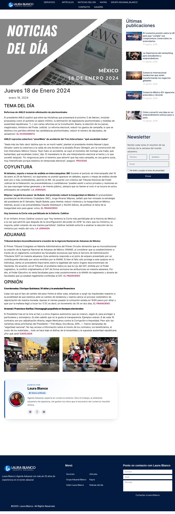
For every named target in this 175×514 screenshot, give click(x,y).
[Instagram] (149, 3)
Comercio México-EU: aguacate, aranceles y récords (159, 93)
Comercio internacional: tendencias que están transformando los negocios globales (157, 76)
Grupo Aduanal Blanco (124, 2)
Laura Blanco (37, 388)
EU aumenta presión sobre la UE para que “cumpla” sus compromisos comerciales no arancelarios (159, 37)
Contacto (84, 7)
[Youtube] (149, 6)
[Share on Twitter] (61, 433)
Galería (98, 7)
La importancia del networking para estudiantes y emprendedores (158, 56)
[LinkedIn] (30, 412)
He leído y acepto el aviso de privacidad (147, 170)
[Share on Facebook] (53, 433)
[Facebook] (154, 3)
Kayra (103, 2)
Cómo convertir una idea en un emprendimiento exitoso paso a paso (158, 115)
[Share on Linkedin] (68, 433)
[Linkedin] (165, 3)
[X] (16, 488)
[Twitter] (160, 3)
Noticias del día (87, 2)
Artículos (68, 2)
